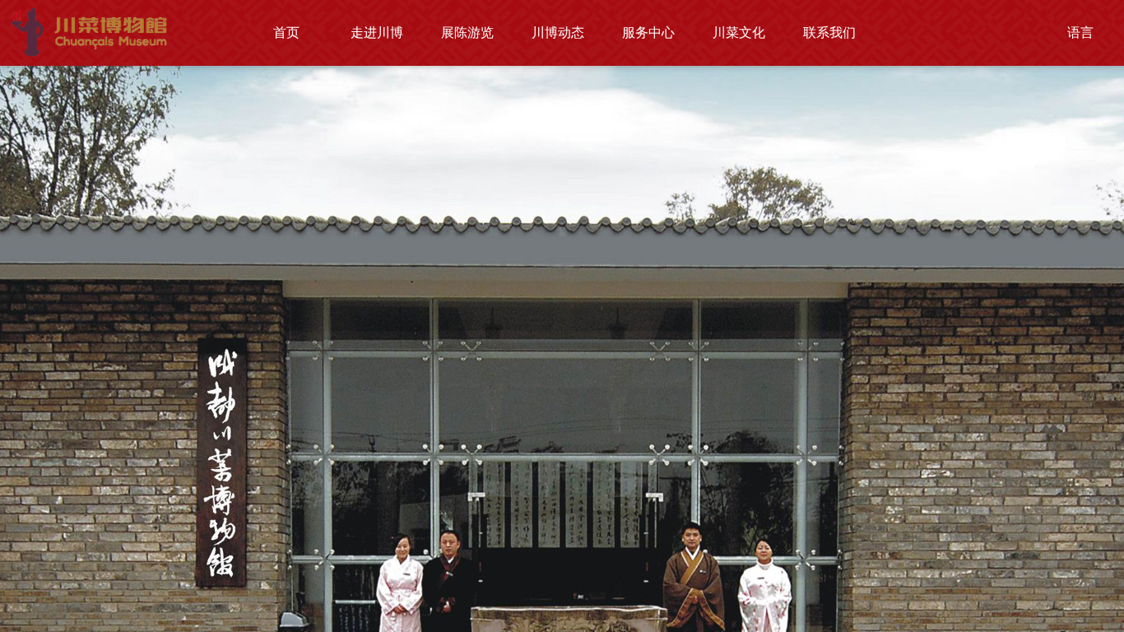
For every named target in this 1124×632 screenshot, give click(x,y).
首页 (286, 33)
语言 (1080, 33)
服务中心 (648, 33)
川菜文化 (739, 33)
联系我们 (829, 33)
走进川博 (377, 33)
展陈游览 (467, 33)
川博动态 (558, 33)
